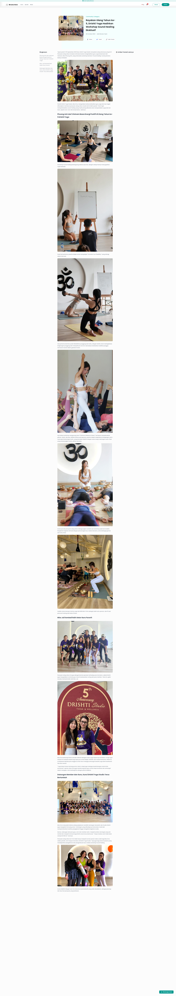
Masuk (156, 4)
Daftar (165, 4)
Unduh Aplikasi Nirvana (88, 0)
